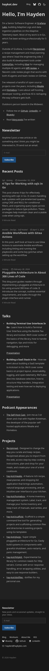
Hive (27, 64)
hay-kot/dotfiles (15, 577)
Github (24, 110)
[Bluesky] (34, 4)
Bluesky (10, 114)
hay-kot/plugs (14, 536)
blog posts (17, 119)
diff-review (31, 68)
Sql (3, 180)
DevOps (13, 229)
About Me (25, 637)
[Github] (39, 4)
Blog (28, 4)
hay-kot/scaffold (15, 516)
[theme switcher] (44, 4)
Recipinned (39, 48)
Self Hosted (22, 229)
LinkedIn (33, 110)
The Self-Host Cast (16, 414)
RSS (35, 637)
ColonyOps (7, 64)
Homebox (12, 90)
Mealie (40, 86)
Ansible (5, 229)
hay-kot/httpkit (15, 557)
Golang (9, 180)
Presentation (13, 353)
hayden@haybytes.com (16, 646)
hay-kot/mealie (14, 476)
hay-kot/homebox (16, 496)
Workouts (14, 637)
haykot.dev (9, 4)
